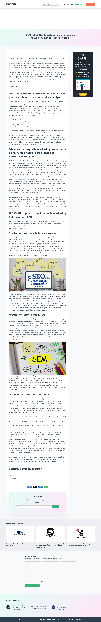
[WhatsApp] (46, 487)
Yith (64, 4)
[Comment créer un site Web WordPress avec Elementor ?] (20, 534)
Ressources (90, 4)
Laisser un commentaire (32, 585)
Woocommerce (79, 4)
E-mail (45, 563)
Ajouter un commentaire (32, 568)
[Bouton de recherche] (57, 4)
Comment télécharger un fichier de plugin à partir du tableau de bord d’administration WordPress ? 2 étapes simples (50, 545)
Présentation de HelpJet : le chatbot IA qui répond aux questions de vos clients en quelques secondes (41, 607)
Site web (63, 563)
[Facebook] (29, 487)
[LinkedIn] (40, 487)
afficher (21, 87)
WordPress (70, 4)
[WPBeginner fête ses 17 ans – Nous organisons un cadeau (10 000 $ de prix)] (8, 607)
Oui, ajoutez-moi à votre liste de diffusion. (36, 581)
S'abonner (55, 507)
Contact (59, 619)
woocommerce (14, 478)
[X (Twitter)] (35, 487)
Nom (27, 563)
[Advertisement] (50, 18)
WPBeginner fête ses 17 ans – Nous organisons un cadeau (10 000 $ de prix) (19, 607)
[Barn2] (83, 74)
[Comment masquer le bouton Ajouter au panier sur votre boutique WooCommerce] (81, 534)
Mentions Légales (51, 619)
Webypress (11, 4)
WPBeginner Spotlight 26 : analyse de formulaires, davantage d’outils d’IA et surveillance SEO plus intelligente (63, 607)
